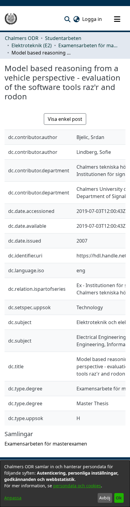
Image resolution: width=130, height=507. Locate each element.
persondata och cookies (77, 486)
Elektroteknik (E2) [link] (31, 45)
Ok (119, 498)
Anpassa (12, 498)
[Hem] (11, 19)
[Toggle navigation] (117, 19)
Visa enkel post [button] (65, 119)
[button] (67, 19)
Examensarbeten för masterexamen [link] (88, 45)
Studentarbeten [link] (63, 38)
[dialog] (65, 483)
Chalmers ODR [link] (21, 38)
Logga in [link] (92, 19)
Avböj (104, 498)
